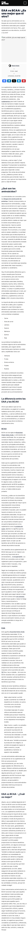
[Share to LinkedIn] (9, 80)
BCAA (3, 298)
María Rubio (15, 65)
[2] (2, 584)
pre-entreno (20, 596)
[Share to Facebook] (4, 80)
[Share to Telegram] (19, 80)
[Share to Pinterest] (24, 80)
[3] (2, 672)
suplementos (5, 101)
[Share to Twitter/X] (14, 80)
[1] (7, 529)
